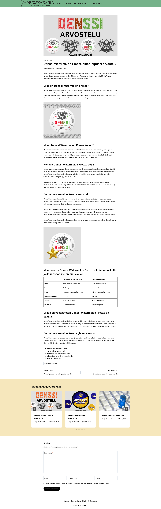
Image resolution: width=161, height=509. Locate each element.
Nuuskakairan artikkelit (78, 501)
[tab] (76, 429)
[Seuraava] (126, 409)
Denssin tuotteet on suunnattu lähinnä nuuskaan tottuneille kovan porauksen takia (71, 169)
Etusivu (60, 3)
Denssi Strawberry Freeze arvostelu (105, 372)
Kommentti (48, 453)
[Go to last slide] (34, 409)
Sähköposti (74, 478)
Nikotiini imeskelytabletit (113, 415)
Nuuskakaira (50, 68)
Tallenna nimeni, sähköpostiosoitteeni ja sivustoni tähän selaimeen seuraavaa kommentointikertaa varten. (78, 483)
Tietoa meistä (98, 3)
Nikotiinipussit (49, 60)
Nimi (46, 478)
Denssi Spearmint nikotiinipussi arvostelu (57, 372)
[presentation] (46, 401)
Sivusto (97, 478)
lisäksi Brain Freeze (104, 76)
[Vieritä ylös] (156, 506)
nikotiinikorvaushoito (50, 363)
